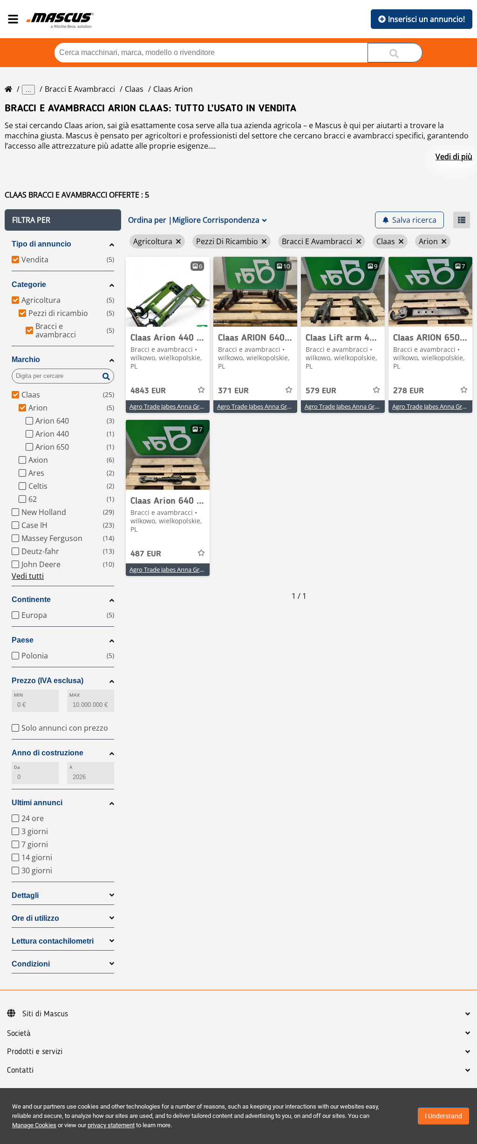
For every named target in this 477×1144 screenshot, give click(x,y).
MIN (18, 695)
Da (17, 767)
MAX (74, 695)
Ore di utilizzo (35, 918)
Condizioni (31, 964)
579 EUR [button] (321, 391)
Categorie (29, 284)
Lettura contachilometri (53, 941)
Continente (31, 599)
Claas (134, 89)
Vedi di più (454, 156)
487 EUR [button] (145, 554)
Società (19, 1033)
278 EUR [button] (408, 391)
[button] (63, 220)
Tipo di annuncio (41, 244)
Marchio (26, 359)
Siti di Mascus (45, 1014)
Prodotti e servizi (34, 1052)
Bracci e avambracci (80, 89)
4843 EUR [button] (148, 391)
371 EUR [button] (233, 391)
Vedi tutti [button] (28, 576)
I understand (443, 1116)
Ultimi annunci (37, 803)
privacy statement (111, 1125)
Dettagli (25, 895)
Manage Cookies (34, 1125)
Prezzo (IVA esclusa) (47, 681)
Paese (23, 640)
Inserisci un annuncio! (426, 19)
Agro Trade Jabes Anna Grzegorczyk (178, 406)
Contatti (20, 1070)
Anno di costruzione (47, 753)
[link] (168, 292)
